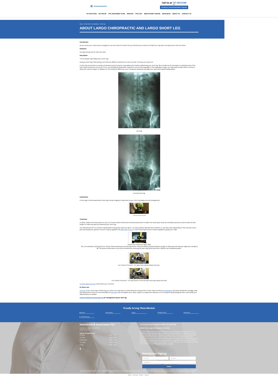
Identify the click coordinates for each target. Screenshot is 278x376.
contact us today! (167, 344)
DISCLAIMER (112, 371)
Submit (169, 366)
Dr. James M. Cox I (163, 371)
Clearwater (109, 312)
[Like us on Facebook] (80, 349)
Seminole (187, 312)
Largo (133, 312)
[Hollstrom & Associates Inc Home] (99, 6)
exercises (114, 292)
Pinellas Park (161, 312)
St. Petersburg (84, 317)
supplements (167, 291)
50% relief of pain (127, 230)
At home (82, 291)
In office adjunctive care (88, 284)
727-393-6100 (179, 2)
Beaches (82, 312)
